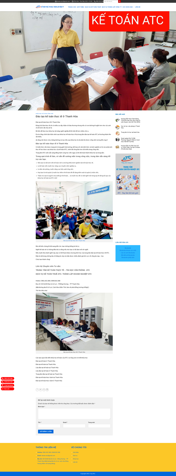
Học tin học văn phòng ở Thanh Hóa (130, 127)
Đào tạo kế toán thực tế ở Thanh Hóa (74, 240)
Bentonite (128, 248)
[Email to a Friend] (43, 389)
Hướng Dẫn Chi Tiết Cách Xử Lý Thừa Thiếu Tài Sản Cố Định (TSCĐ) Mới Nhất (130, 147)
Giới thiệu (80, 7)
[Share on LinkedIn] (47, 389)
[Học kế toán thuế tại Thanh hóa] (50, 7)
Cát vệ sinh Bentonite (128, 253)
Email (65, 422)
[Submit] (119, 1)
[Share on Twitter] (40, 389)
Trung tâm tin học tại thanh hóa (130, 132)
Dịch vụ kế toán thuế (93, 7)
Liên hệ (137, 7)
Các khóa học (128, 7)
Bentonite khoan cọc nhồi (128, 250)
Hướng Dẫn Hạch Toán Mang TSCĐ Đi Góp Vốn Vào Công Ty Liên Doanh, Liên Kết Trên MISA (130, 120)
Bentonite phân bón (128, 257)
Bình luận (41, 406)
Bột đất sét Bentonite (128, 255)
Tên (39, 422)
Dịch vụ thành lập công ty (112, 7)
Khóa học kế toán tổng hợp (44, 113)
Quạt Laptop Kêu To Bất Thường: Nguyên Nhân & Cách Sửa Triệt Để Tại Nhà (130, 139)
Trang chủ (72, 7)
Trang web (91, 422)
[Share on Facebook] (37, 389)
